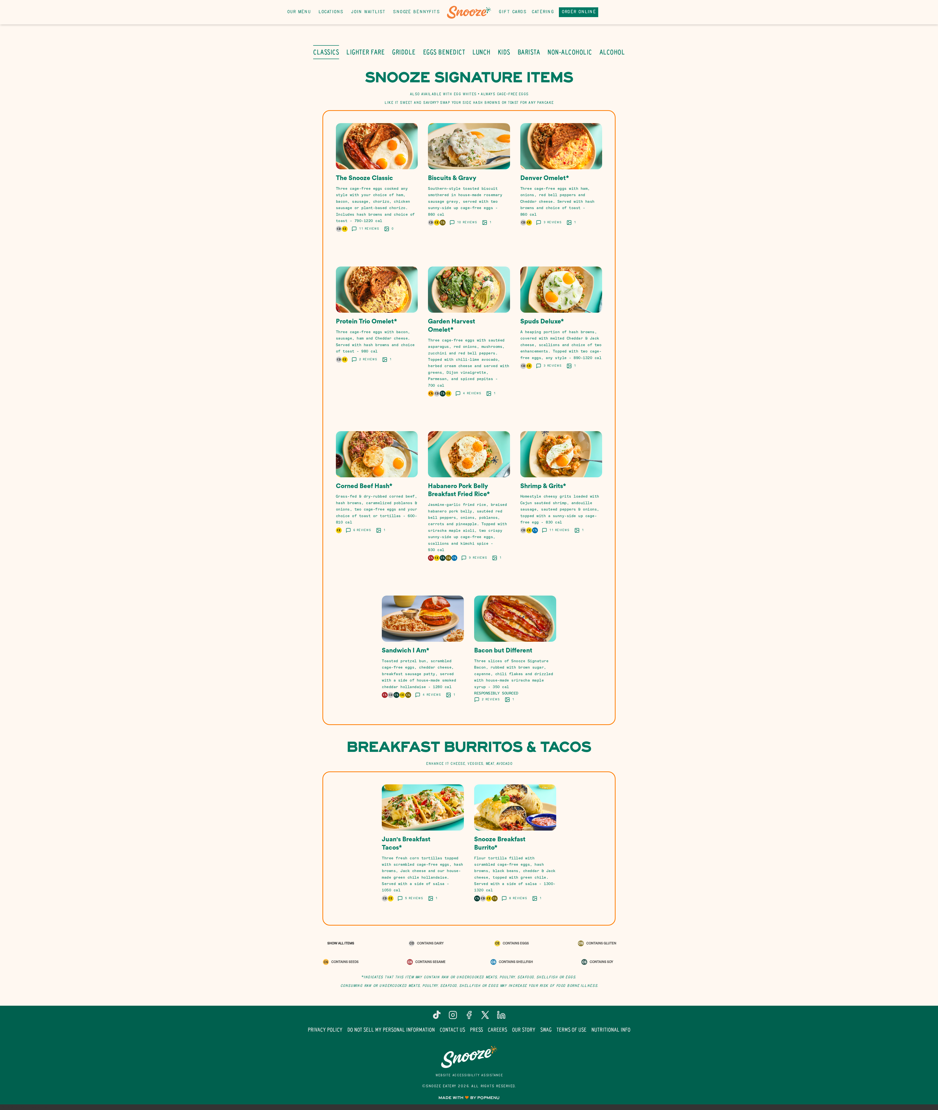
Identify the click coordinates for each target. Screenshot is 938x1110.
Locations (330, 12)
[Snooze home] (469, 12)
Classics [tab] (326, 52)
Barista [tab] (529, 52)
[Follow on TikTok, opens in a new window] (436, 1017)
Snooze (469, 1057)
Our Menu (299, 12)
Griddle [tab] (404, 52)
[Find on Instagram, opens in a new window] (452, 1017)
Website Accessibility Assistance (469, 1075)
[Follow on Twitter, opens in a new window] (485, 1017)
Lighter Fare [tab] (365, 52)
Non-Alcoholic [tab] (569, 52)
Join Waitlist (368, 12)
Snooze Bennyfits (416, 12)
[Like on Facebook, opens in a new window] (469, 1017)
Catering (542, 12)
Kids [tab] (504, 52)
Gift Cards (512, 12)
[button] (377, 183)
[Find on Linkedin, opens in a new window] (501, 1017)
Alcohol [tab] (612, 52)
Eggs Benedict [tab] (444, 52)
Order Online (578, 12)
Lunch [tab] (481, 52)
